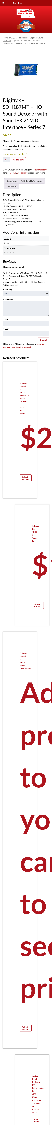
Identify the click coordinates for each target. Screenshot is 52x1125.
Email (6, 329)
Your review (8, 299)
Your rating (8, 289)
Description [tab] (12, 181)
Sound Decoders (40, 169)
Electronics (22, 172)
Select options (25, 478)
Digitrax (33, 38)
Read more (36, 1120)
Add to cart (18, 159)
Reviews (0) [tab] (11, 186)
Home (5, 38)
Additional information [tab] (32, 181)
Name (6, 319)
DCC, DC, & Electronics (18, 38)
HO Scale (12, 172)
